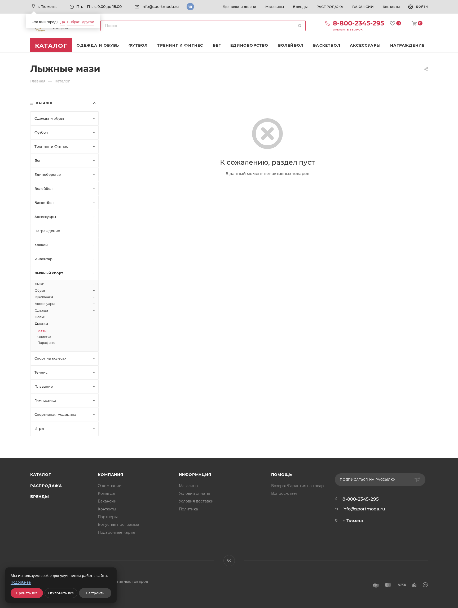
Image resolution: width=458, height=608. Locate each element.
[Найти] (300, 25)
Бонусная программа (118, 524)
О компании (110, 486)
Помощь (281, 475)
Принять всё (26, 592)
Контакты (107, 509)
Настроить (95, 592)
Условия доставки (196, 501)
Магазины (188, 486)
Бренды (39, 497)
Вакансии (107, 501)
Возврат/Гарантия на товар (297, 486)
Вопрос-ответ (284, 493)
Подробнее (21, 582)
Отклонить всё (61, 592)
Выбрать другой (80, 22)
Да (62, 22)
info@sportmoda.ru (160, 6)
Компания (110, 475)
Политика (188, 509)
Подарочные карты (116, 532)
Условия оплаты (194, 493)
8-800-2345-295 (358, 23)
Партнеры (108, 517)
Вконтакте (190, 6)
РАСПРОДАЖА (46, 486)
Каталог (40, 475)
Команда (106, 493)
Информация (195, 475)
